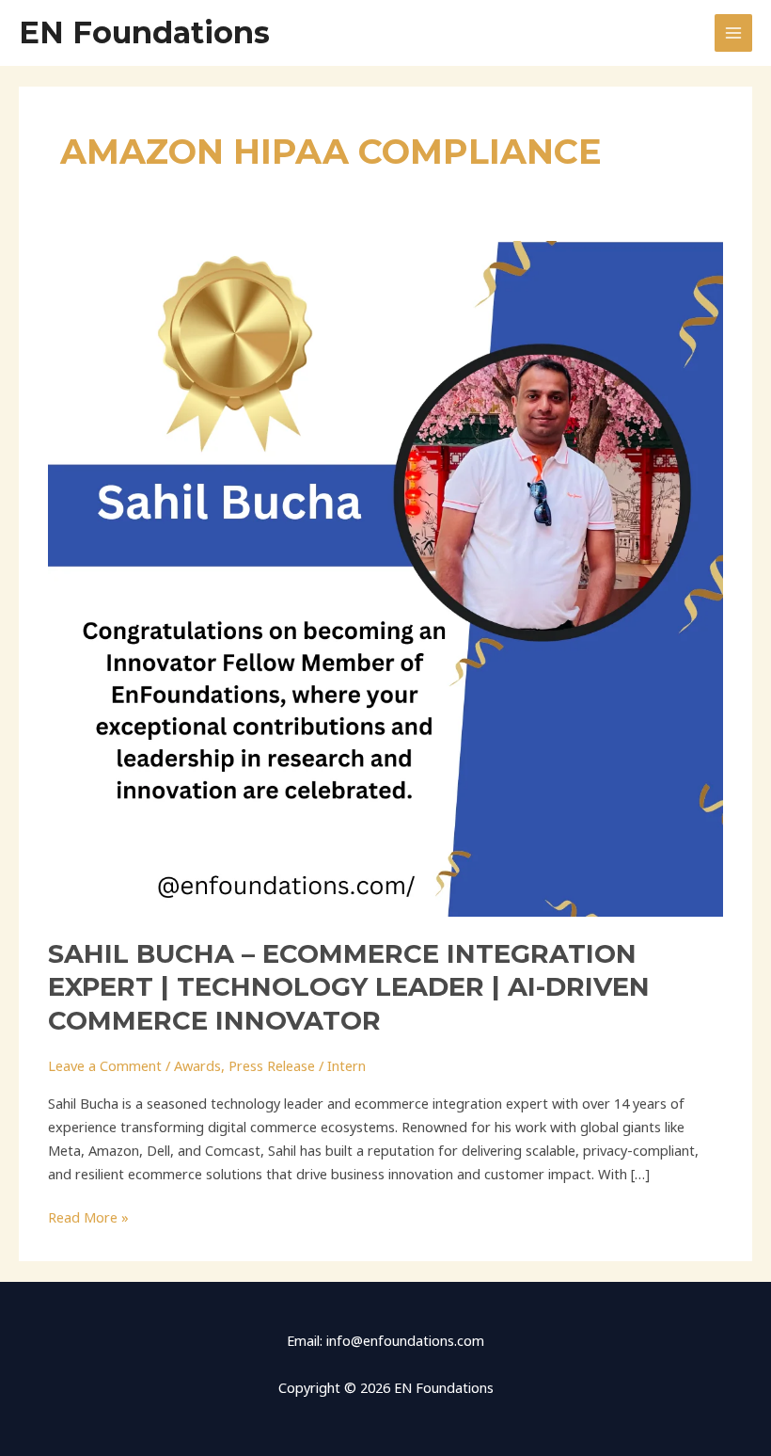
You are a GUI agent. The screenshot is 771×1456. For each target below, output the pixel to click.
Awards (197, 1065)
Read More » (88, 1216)
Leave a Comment (105, 1065)
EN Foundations (144, 32)
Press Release (271, 1065)
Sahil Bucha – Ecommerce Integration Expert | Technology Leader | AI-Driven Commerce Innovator (349, 987)
